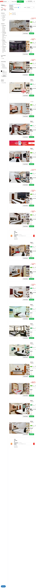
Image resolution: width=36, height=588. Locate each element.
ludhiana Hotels (13, 4)
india (10, 4)
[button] (6, 6)
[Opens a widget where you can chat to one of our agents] (3, 586)
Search (20, 1)
